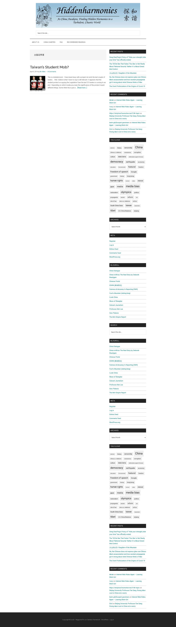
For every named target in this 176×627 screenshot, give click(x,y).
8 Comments (52, 71)
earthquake (130, 162)
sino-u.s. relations (124, 201)
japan (112, 187)
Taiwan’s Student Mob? (49, 67)
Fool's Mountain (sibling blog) (119, 293)
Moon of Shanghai (115, 301)
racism (123, 197)
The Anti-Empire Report (117, 317)
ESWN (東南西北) (115, 285)
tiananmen (137, 205)
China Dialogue (114, 271)
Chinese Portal (114, 281)
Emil (110, 129)
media (120, 186)
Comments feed (115, 253)
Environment (122, 167)
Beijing (119, 148)
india (133, 181)
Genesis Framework (93, 619)
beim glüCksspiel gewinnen (119, 123)
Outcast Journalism (116, 305)
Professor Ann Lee (116, 309)
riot (137, 197)
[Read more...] (82, 88)
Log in (111, 245)
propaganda (114, 197)
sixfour (135, 201)
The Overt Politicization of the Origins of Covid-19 (127, 86)
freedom (141, 167)
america (112, 148)
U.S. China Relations (124, 211)
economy (141, 162)
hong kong (130, 176)
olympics (126, 192)
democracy (116, 161)
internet (140, 181)
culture (112, 157)
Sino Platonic (114, 313)
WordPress (105, 619)
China (139, 147)
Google (134, 172)
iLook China (113, 297)
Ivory (111, 107)
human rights (116, 180)
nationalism (114, 192)
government (113, 176)
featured (131, 167)
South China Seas (116, 206)
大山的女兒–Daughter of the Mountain (122, 73)
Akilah (111, 100)
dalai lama (122, 157)
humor (127, 181)
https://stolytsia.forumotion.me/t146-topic (124, 113)
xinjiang (136, 211)
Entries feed (113, 249)
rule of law (113, 201)
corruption (137, 152)
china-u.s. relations (115, 152)
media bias (133, 186)
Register (112, 241)
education (113, 167)
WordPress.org (114, 257)
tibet (112, 210)
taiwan (129, 205)
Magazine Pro (80, 619)
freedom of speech (119, 171)
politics (136, 192)
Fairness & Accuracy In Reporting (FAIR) (123, 289)
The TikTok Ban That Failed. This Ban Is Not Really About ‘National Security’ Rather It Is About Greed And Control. (127, 66)
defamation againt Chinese (136, 157)
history (122, 176)
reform (130, 197)
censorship (128, 148)
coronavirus (127, 152)
